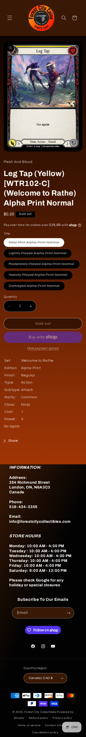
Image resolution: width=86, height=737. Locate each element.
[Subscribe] (68, 613)
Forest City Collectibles (40, 712)
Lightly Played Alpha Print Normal (40, 254)
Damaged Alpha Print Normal (37, 287)
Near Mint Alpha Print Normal (36, 243)
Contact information (59, 725)
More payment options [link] (43, 348)
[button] (9, 18)
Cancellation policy (45, 732)
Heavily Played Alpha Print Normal (41, 276)
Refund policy (38, 718)
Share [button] (13, 440)
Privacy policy (62, 718)
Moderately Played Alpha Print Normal (44, 265)
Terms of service (29, 725)
